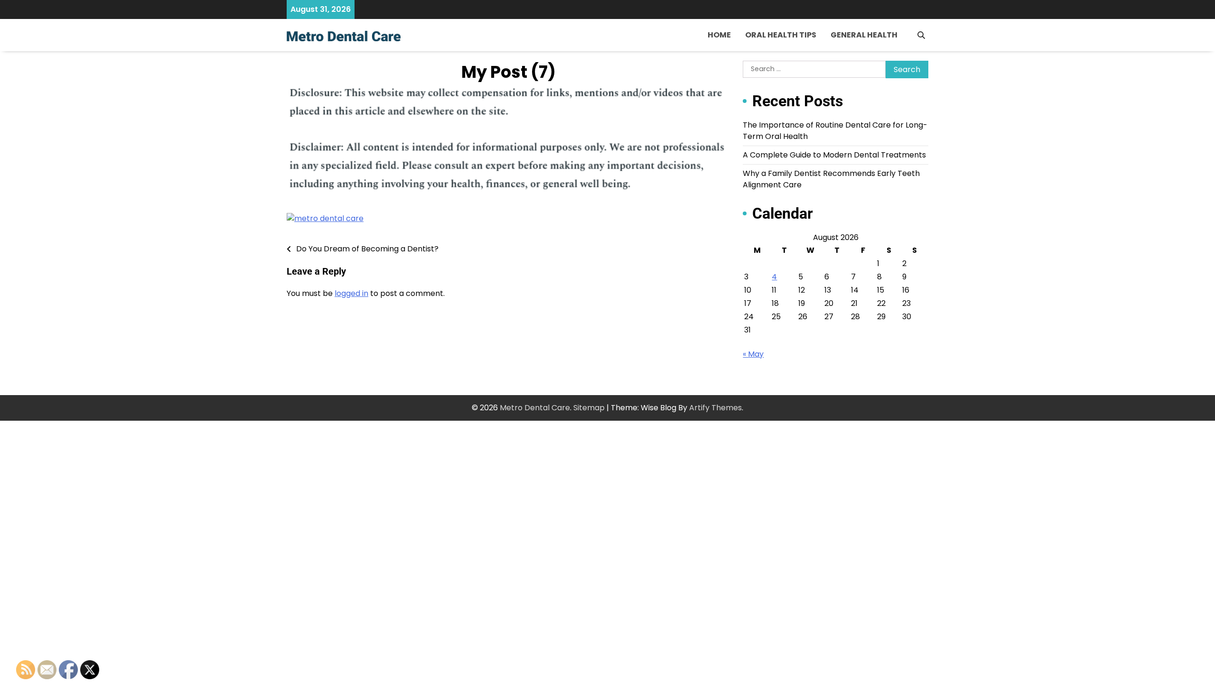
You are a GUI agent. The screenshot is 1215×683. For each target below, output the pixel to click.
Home (719, 34)
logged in (351, 293)
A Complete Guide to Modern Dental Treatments (834, 154)
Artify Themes (715, 407)
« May (753, 354)
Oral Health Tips (780, 34)
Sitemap (589, 407)
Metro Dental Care (535, 407)
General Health (864, 34)
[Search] (921, 35)
